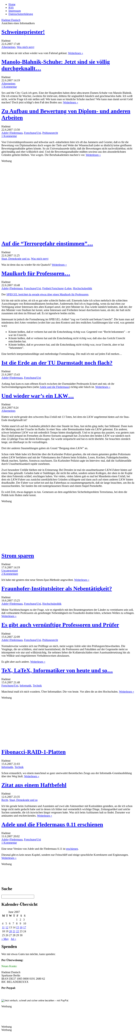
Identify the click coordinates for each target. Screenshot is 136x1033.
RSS (11, 7)
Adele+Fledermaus (12, 132)
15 (17, 927)
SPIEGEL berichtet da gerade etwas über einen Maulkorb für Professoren (47, 294)
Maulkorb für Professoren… (35, 273)
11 (3, 927)
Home (11, 4)
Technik (37, 685)
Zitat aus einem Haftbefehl (33, 785)
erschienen (72, 848)
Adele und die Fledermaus (54, 386)
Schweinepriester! (23, 32)
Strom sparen (17, 555)
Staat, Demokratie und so (15, 258)
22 (17, 931)
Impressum (14, 10)
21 (14, 931)
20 (10, 931)
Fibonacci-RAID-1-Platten (33, 752)
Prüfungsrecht (50, 132)
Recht (4, 799)
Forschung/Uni (32, 132)
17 (24, 927)
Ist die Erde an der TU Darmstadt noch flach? (56, 362)
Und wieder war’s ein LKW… (37, 396)
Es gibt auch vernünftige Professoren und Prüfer (60, 625)
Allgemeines (8, 47)
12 (6, 927)
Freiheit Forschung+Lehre (57, 288)
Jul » (13, 938)
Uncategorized (9, 570)
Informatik (25, 685)
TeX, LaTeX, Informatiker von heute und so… (57, 670)
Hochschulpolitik (82, 288)
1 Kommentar (9, 86)
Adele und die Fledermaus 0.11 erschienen (52, 824)
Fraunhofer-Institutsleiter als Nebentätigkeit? (56, 588)
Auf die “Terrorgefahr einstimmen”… (47, 243)
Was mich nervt (25, 47)
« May (5, 938)
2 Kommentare (9, 573)
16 (21, 927)
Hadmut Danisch (10, 20)
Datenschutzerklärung (20, 13)
